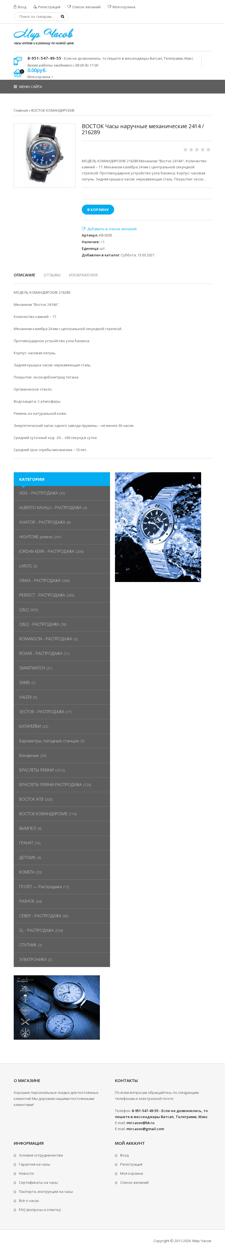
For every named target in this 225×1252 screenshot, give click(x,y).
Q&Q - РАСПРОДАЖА (39, 624)
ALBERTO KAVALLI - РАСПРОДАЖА (50, 507)
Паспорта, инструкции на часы (46, 1191)
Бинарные (29, 755)
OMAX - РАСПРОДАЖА (40, 580)
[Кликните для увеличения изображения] (44, 154)
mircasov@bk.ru (140, 1122)
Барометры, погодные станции (49, 740)
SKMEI (24, 682)
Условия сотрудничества (41, 1155)
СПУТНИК (27, 945)
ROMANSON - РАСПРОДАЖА (45, 638)
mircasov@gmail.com (145, 1128)
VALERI (25, 697)
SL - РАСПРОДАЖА (36, 930)
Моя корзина (123, 6)
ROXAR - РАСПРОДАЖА (40, 653)
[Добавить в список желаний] (109, 229)
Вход (21, 6)
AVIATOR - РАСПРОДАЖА (42, 522)
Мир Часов (201, 1240)
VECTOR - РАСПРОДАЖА (41, 711)
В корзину (98, 209)
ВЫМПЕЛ (27, 828)
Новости (26, 1173)
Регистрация (48, 6)
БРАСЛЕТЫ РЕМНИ (36, 770)
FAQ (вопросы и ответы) (40, 1209)
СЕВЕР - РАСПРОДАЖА (40, 915)
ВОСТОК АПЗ (31, 799)
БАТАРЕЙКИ (30, 726)
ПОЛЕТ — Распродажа (40, 886)
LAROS (25, 566)
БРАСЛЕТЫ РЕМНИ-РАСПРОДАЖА (50, 784)
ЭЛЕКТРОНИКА (33, 959)
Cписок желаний (134, 1182)
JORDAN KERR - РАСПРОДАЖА (46, 551)
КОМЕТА (27, 872)
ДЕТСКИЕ (27, 857)
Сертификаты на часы (38, 1182)
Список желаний (86, 6)
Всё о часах (29, 1200)
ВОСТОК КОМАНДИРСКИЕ (43, 813)
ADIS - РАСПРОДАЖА (38, 493)
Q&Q (24, 609)
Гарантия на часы (34, 1164)
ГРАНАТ (26, 842)
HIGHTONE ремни (35, 536)
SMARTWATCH (32, 668)
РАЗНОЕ (27, 901)
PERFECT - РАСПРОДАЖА (42, 595)
